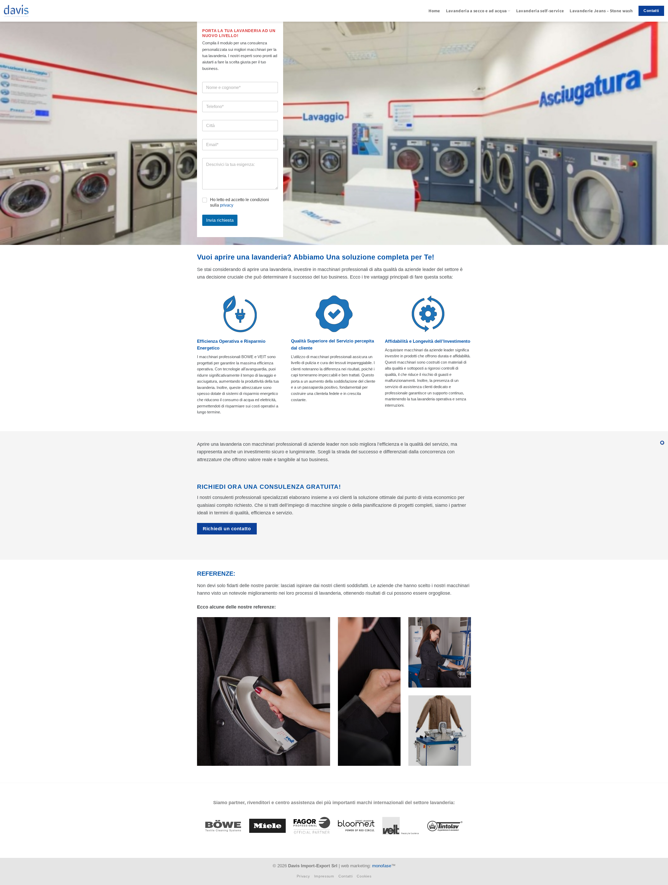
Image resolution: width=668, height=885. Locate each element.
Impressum (324, 876)
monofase (381, 865)
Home (434, 11)
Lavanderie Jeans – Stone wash (601, 11)
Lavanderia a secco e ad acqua (476, 11)
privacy (226, 205)
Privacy (303, 876)
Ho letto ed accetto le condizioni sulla (239, 202)
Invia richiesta (220, 220)
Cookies (364, 876)
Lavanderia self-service (540, 11)
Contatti (345, 876)
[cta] (662, 442)
